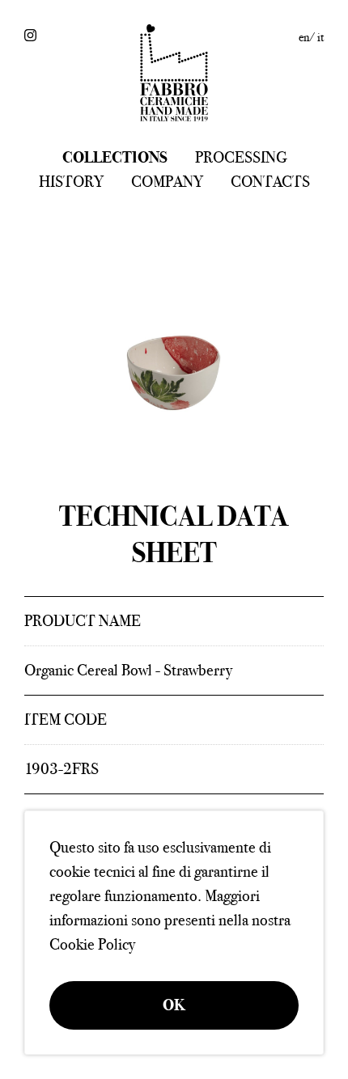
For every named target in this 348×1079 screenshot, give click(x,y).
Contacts (270, 181)
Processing (240, 157)
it (320, 37)
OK (174, 1005)
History (71, 181)
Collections (115, 157)
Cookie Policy (92, 944)
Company (167, 181)
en (304, 37)
